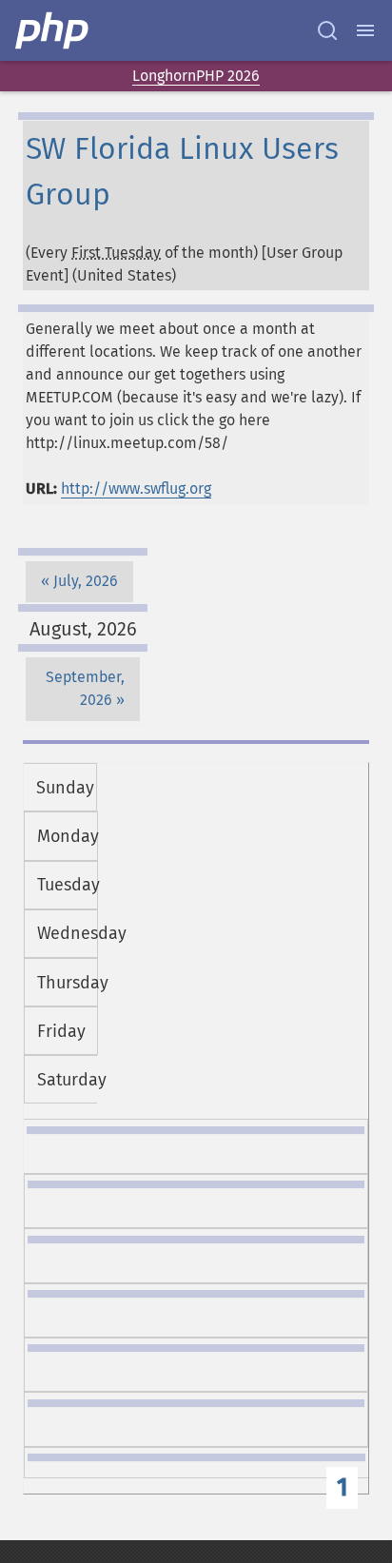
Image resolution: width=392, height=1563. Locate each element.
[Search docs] (327, 30)
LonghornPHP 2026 (196, 76)
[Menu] (365, 30)
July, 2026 (85, 581)
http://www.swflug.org (136, 488)
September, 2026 (85, 688)
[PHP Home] (53, 30)
